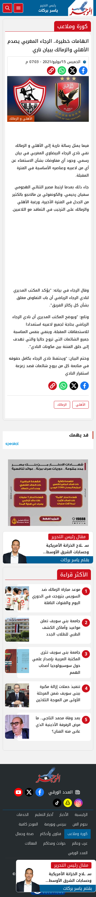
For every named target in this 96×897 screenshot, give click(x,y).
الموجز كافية (28, 824)
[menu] (18, 8)
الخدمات (23, 814)
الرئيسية (81, 814)
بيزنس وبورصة (55, 824)
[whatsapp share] (62, 70)
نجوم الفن (80, 824)
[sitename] (48, 775)
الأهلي (80, 405)
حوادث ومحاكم (54, 843)
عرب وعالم (79, 843)
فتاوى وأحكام (50, 833)
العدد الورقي (59, 792)
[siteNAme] (80, 8)
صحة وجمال (24, 833)
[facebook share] (83, 70)
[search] (7, 8)
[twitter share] (72, 70)
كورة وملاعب (77, 833)
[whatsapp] (51, 70)
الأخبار (63, 814)
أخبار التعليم (44, 814)
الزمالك (62, 405)
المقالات (31, 843)
